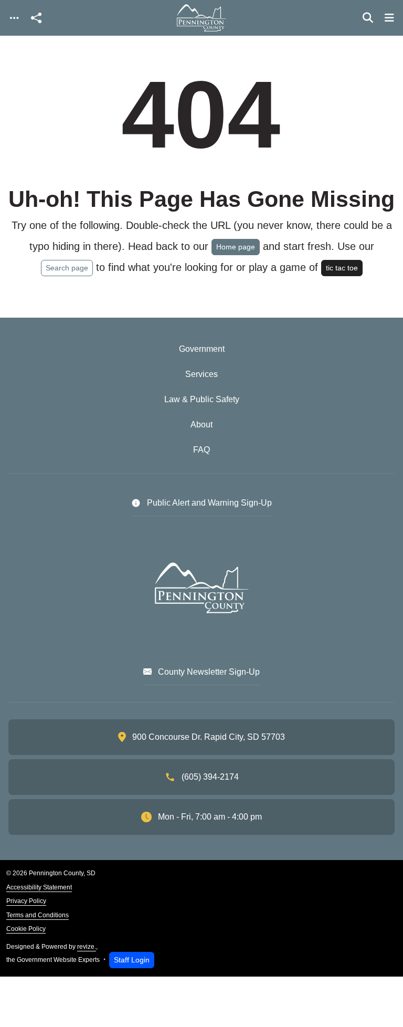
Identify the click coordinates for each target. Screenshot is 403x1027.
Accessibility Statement (39, 887)
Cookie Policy (26, 928)
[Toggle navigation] (14, 18)
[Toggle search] (368, 18)
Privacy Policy (26, 901)
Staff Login (132, 960)
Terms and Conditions (37, 915)
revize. (86, 946)
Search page (67, 268)
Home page (235, 247)
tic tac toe (342, 268)
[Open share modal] (36, 18)
